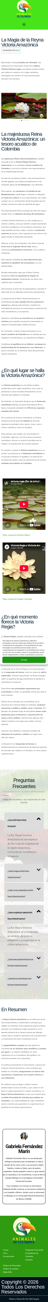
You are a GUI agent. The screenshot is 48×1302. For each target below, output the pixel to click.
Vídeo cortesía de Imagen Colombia (17, 599)
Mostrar (16, 50)
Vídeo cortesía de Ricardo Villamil (16, 535)
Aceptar (24, 660)
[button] (24, 24)
